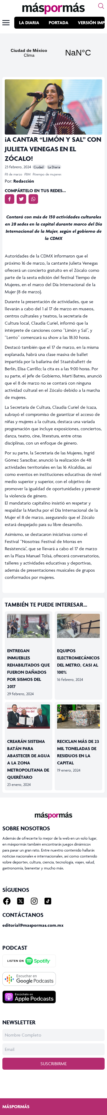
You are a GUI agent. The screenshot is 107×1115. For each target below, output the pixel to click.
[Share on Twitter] (21, 199)
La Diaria (29, 22)
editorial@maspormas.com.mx (33, 925)
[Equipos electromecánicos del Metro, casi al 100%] (78, 626)
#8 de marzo (14, 174)
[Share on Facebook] (9, 199)
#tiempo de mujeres (47, 174)
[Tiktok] (47, 901)
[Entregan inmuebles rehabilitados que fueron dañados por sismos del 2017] (28, 626)
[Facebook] (6, 901)
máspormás (15, 1106)
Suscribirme (53, 1063)
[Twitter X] (20, 901)
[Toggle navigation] (6, 22)
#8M (28, 174)
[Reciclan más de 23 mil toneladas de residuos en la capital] (78, 716)
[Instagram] (34, 901)
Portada (58, 22)
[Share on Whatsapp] (33, 199)
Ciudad (39, 167)
